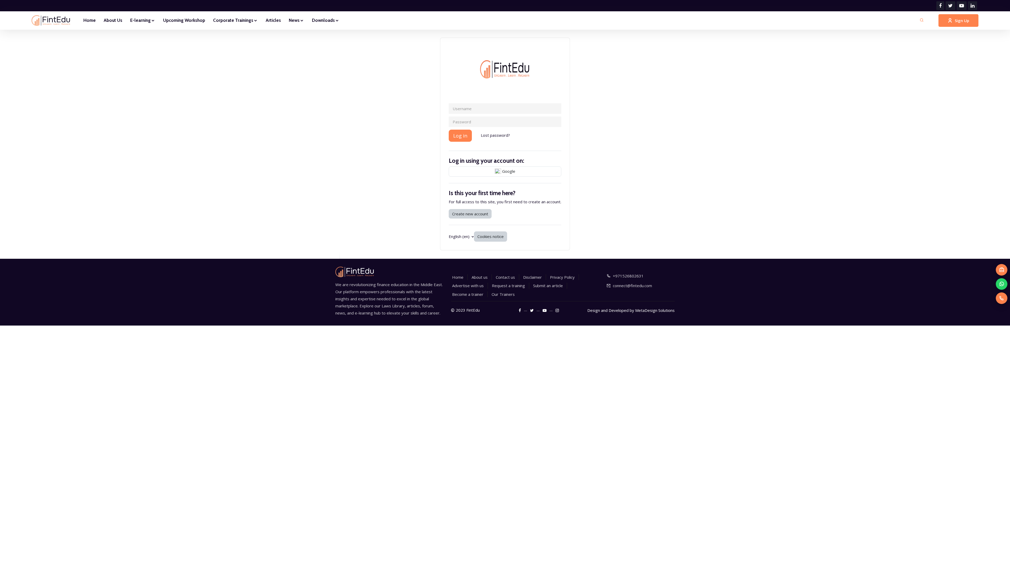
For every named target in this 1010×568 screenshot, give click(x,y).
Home (89, 20)
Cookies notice (490, 236)
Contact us (505, 277)
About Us (113, 20)
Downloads (323, 20)
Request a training (508, 285)
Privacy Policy (562, 277)
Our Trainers (503, 294)
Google (508, 171)
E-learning (140, 20)
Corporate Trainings (233, 20)
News (294, 20)
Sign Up (962, 20)
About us (480, 277)
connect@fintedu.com (632, 285)
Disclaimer (532, 277)
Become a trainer (467, 294)
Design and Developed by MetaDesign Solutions (631, 310)
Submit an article (548, 285)
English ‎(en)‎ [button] (460, 236)
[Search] (922, 20)
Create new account (470, 213)
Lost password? (495, 135)
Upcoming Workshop (184, 20)
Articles (273, 20)
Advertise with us (468, 285)
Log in (460, 135)
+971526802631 (628, 275)
